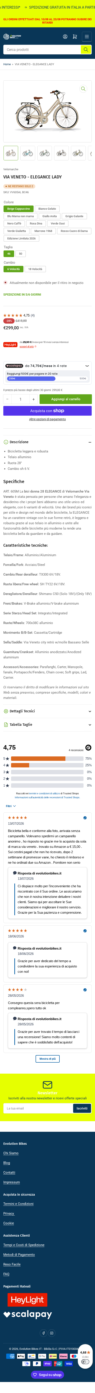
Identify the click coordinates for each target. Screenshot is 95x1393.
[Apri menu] (87, 36)
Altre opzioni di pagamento (47, 419)
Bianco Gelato (47, 208)
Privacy (9, 1213)
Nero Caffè (14, 223)
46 (8, 253)
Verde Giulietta (16, 231)
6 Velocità (13, 269)
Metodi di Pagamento (19, 1255)
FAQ (6, 1274)
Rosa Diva (36, 223)
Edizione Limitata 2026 (21, 238)
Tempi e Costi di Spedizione (23, 1245)
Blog (6, 1163)
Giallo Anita (49, 216)
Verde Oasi (58, 223)
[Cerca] (86, 50)
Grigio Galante (74, 216)
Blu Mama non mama (20, 216)
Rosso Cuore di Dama (74, 231)
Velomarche (10, 169)
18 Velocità (35, 269)
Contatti (9, 1172)
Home (7, 64)
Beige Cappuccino (18, 208)
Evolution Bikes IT (30, 1348)
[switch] (85, 1361)
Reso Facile (12, 1264)
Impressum (11, 1182)
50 (20, 253)
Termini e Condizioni (18, 1204)
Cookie (8, 1223)
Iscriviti (82, 1108)
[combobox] (47, 49)
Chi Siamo (11, 1153)
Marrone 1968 (43, 231)
